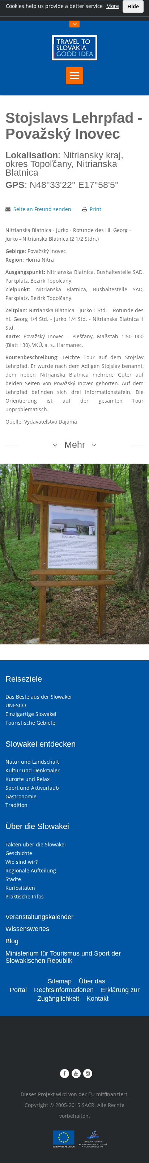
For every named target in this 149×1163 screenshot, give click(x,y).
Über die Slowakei (37, 826)
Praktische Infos (24, 896)
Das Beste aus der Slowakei (38, 696)
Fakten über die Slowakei (35, 844)
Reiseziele (23, 678)
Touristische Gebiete (30, 722)
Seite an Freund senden (42, 209)
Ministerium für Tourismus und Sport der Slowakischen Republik (63, 957)
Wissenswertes (27, 928)
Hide (133, 6)
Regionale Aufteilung (30, 870)
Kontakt (97, 998)
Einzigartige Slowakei (30, 714)
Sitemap (60, 981)
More (112, 6)
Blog (11, 941)
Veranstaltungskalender (39, 916)
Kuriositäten (20, 887)
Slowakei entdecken (40, 743)
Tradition (16, 805)
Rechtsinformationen (64, 990)
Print (95, 209)
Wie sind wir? (21, 861)
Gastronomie (21, 796)
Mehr (74, 444)
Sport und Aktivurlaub (32, 787)
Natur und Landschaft (32, 761)
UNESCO (15, 705)
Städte (13, 879)
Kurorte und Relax (27, 779)
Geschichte (18, 853)
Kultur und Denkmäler (32, 770)
